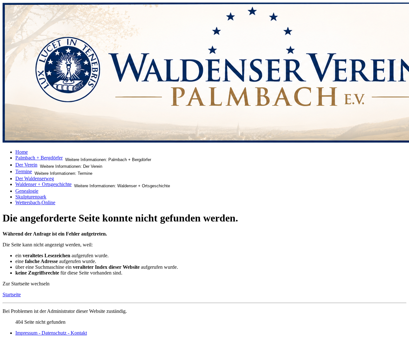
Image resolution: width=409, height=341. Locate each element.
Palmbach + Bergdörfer (39, 157)
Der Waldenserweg (34, 178)
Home (21, 152)
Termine (23, 171)
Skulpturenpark (30, 196)
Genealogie (26, 191)
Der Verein (26, 164)
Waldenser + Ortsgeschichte (43, 184)
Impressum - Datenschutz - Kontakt (51, 333)
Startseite (12, 294)
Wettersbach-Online (35, 202)
